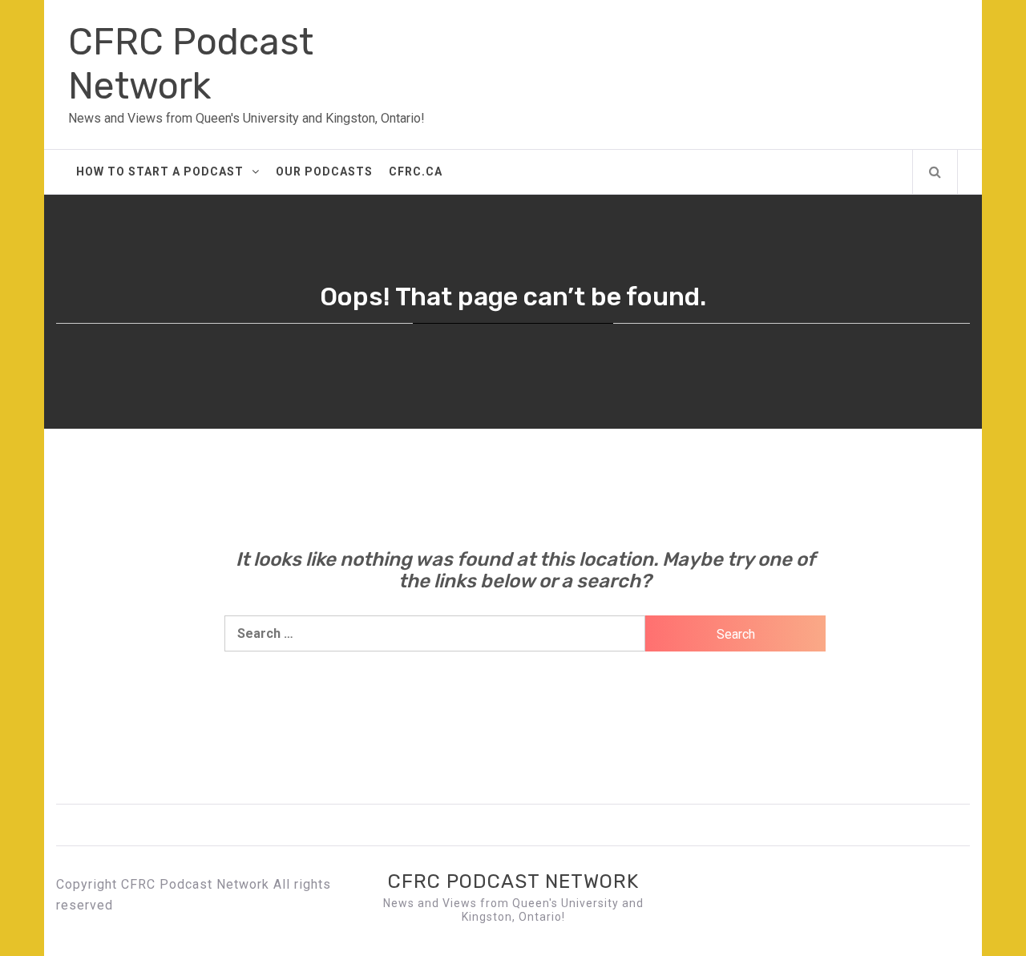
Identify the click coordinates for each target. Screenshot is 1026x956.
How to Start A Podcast (160, 171)
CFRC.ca (415, 171)
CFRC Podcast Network (190, 64)
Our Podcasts (324, 171)
